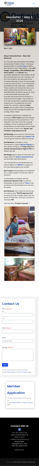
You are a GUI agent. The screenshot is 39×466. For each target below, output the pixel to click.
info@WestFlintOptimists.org (20, 439)
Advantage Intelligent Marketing (24, 462)
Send (5, 365)
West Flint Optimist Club (19, 433)
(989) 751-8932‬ (19, 437)
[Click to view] (19, 256)
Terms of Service (22, 372)
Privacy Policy (11, 372)
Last (3, 318)
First (3, 311)
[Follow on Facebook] (19, 429)
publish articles (19, 450)
